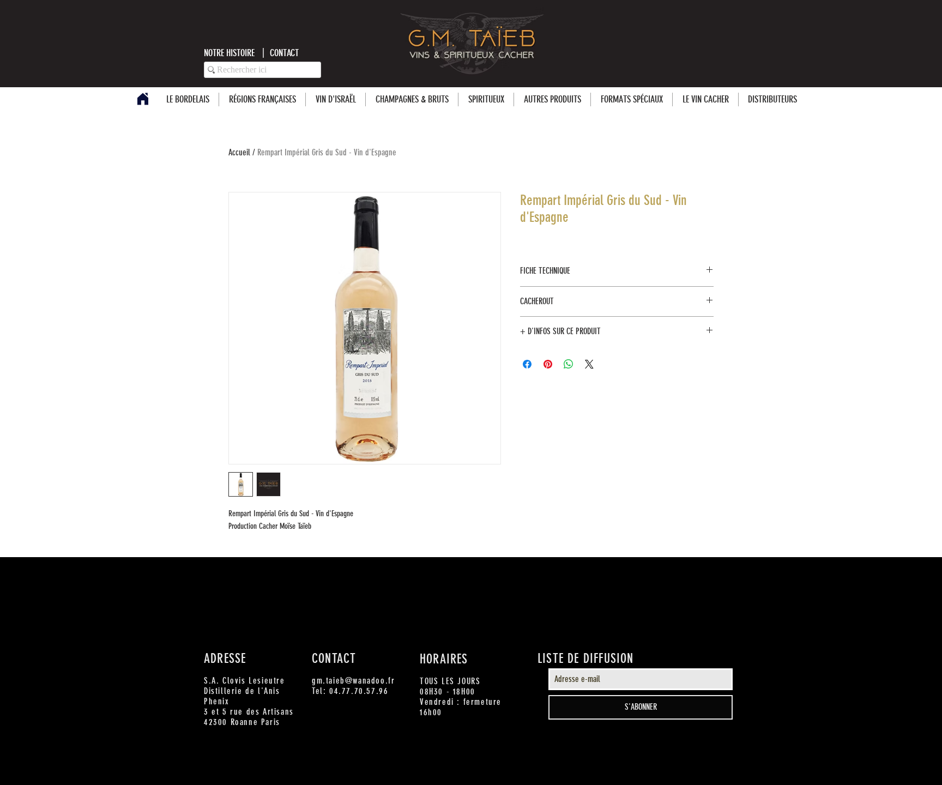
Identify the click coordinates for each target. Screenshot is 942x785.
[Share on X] (589, 364)
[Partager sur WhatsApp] (568, 364)
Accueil (239, 152)
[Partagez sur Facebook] (527, 364)
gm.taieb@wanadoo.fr (353, 680)
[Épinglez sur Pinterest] (547, 364)
